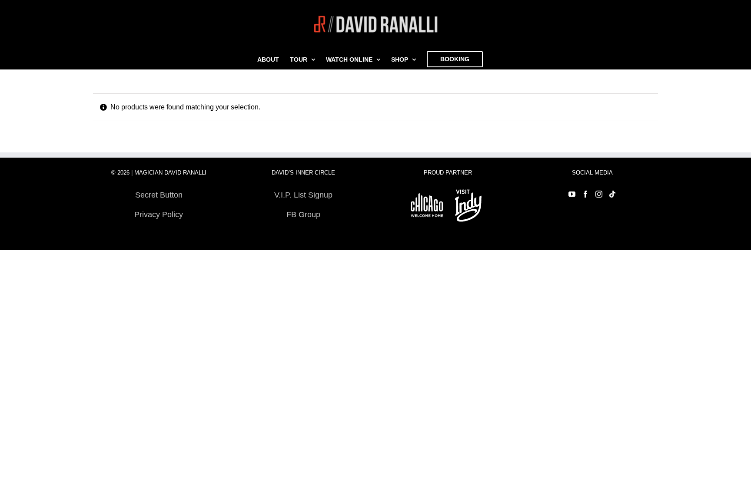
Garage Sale (303, 234)
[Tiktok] (612, 194)
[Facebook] (585, 194)
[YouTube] (571, 194)
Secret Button (159, 195)
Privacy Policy (158, 214)
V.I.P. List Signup (303, 195)
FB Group (303, 214)
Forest (159, 234)
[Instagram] (598, 194)
